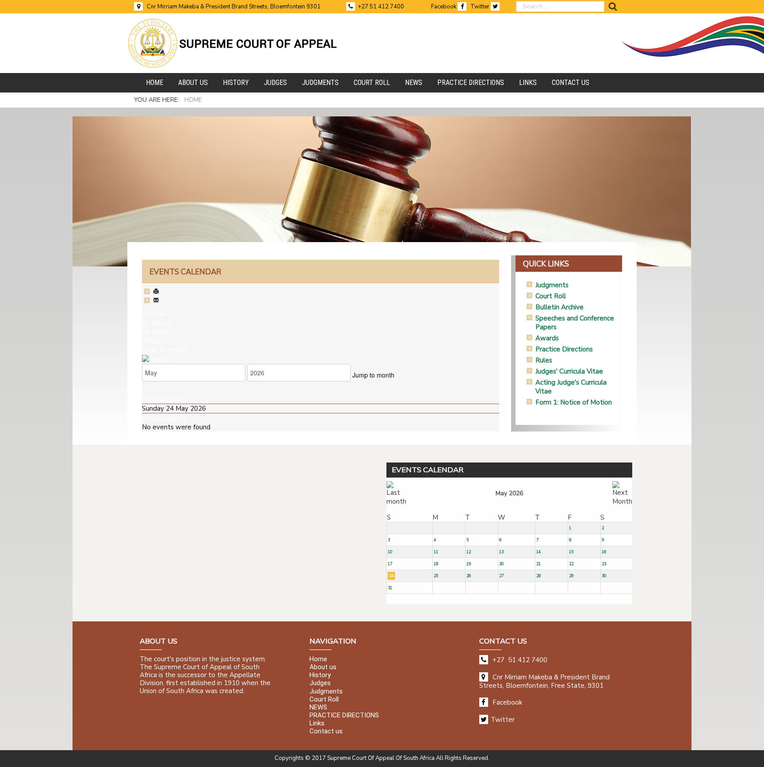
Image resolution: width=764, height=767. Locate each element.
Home (318, 659)
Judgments (552, 285)
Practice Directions (564, 349)
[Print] (156, 292)
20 (501, 564)
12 (468, 552)
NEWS (318, 707)
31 (390, 587)
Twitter (480, 7)
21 (538, 564)
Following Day (164, 418)
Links (317, 724)
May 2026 (509, 493)
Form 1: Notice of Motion (573, 402)
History (320, 675)
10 (390, 552)
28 (538, 575)
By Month (157, 323)
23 (604, 564)
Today (151, 340)
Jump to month (165, 349)
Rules (543, 360)
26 (468, 575)
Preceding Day (164, 399)
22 (571, 564)
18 (436, 564)
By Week (156, 332)
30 (604, 575)
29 (571, 575)
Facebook (444, 7)
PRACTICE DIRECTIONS (344, 715)
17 (390, 564)
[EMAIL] (156, 301)
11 (436, 552)
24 (391, 575)
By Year (153, 314)
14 (538, 552)
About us (322, 667)
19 (468, 564)
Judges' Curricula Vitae (569, 371)
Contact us (326, 732)
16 (604, 552)
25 (436, 575)
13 (501, 552)
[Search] (155, 358)
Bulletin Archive (559, 307)
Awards (547, 338)
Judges (320, 683)
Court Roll (550, 296)
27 (501, 575)
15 (571, 552)
